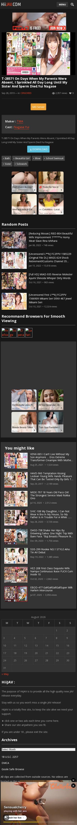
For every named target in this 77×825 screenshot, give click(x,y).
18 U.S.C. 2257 (10, 757)
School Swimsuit (54, 158)
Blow (37, 158)
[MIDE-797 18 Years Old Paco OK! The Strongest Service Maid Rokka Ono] (16, 499)
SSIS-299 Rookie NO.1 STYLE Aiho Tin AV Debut (50, 551)
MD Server (38, 107)
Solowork (22, 163)
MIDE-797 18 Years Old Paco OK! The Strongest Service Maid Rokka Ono (50, 495)
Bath (7, 158)
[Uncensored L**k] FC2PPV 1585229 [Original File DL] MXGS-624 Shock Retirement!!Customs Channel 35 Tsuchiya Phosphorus (50, 259)
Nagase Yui (21, 127)
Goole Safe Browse (13, 769)
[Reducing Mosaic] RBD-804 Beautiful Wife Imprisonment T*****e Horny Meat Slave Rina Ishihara (51, 237)
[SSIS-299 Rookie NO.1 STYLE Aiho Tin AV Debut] (16, 556)
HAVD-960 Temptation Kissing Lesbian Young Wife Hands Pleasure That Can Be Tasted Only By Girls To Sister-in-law (51, 478)
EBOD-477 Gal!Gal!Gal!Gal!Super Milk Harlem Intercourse (51, 589)
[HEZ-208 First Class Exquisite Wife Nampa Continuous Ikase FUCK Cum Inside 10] (16, 575)
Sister (8, 163)
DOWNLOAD (39, 149)
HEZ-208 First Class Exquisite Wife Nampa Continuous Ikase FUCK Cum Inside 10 (51, 571)
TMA (20, 121)
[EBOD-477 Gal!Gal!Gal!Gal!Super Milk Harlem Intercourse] (16, 594)
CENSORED (26, 93)
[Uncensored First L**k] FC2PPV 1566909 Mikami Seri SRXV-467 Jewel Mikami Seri (50, 298)
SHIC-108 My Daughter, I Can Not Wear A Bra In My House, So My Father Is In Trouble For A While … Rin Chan (50, 516)
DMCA (5, 763)
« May (5, 674)
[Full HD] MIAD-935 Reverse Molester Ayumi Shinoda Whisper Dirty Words (51, 276)
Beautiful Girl (22, 158)
